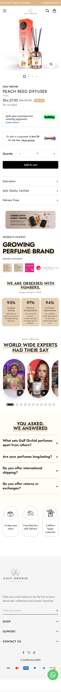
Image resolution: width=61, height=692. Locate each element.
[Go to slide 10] (50, 405)
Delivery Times (30, 200)
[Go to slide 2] (17, 405)
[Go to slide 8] (41, 405)
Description (30, 181)
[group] (30, 378)
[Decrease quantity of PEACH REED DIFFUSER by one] (20, 154)
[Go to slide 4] (25, 405)
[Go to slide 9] (46, 405)
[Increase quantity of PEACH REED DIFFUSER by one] (54, 154)
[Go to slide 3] (21, 405)
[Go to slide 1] (10, 404)
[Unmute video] (20, 393)
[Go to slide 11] (54, 405)
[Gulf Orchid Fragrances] (30, 11)
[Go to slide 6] (33, 405)
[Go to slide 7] (37, 405)
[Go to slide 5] (29, 405)
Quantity (8, 154)
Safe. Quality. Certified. (30, 191)
